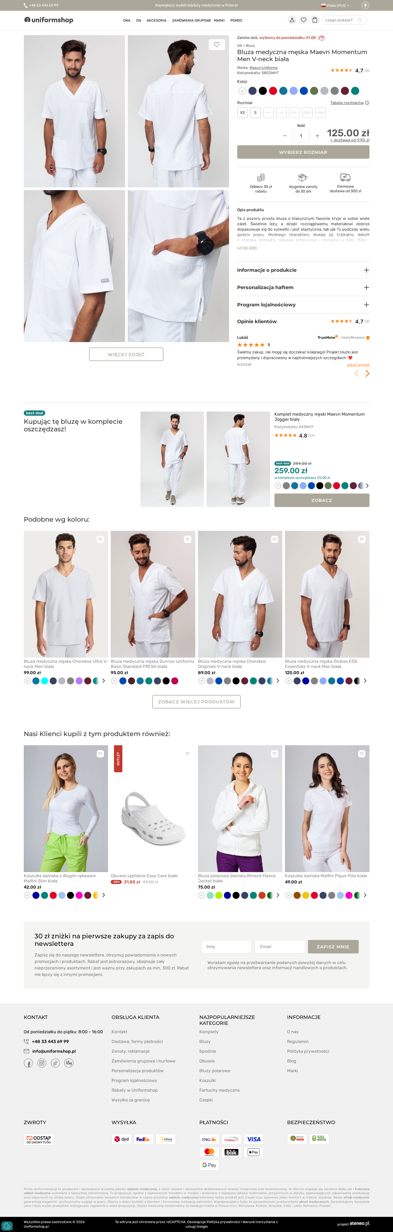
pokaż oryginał (358, 364)
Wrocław (275, 1206)
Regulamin (298, 1041)
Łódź (287, 1206)
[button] (303, 270)
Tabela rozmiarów (347, 102)
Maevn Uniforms (264, 67)
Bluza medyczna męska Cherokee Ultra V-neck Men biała (66, 664)
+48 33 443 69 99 (43, 5)
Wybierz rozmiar (303, 152)
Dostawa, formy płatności (137, 1041)
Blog (291, 1061)
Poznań (325, 1206)
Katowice (310, 1206)
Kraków (261, 1206)
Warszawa (246, 1206)
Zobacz (321, 500)
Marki (219, 20)
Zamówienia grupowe (191, 20)
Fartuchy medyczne (219, 1090)
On (138, 20)
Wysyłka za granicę (131, 1099)
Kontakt (119, 1031)
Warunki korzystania (259, 1222)
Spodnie (207, 1051)
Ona (126, 20)
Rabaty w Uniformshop (135, 1090)
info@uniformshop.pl (53, 1051)
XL (294, 112)
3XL (320, 112)
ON (239, 46)
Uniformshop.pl (36, 1226)
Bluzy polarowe (214, 1070)
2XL (307, 112)
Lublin (297, 1206)
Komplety (209, 1031)
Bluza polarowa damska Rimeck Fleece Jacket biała (237, 878)
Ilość (301, 125)
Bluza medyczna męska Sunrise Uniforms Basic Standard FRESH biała (152, 664)
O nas (292, 1031)
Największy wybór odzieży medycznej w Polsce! (196, 5)
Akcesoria (156, 20)
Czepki (206, 1099)
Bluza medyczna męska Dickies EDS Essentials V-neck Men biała (321, 664)
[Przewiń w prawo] (364, 485)
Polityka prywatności (308, 1051)
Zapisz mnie (333, 946)
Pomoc (236, 20)
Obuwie (207, 1061)
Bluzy (250, 46)
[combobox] (345, 20)
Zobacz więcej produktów (196, 701)
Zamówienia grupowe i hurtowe (144, 1061)
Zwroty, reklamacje (131, 1051)
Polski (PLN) (336, 6)
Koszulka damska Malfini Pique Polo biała (326, 875)
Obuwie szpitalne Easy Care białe (144, 875)
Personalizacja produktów (138, 1070)
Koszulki (207, 1080)
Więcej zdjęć (126, 354)
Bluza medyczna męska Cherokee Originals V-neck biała (232, 664)
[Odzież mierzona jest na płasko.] (367, 102)
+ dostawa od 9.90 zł (350, 140)
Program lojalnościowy (134, 1080)
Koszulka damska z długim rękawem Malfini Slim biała (60, 878)
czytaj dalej (247, 247)
